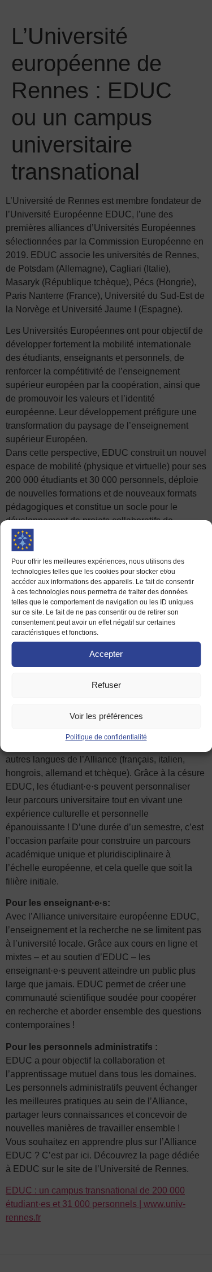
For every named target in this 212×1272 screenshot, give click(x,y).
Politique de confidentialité (106, 737)
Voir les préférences (106, 716)
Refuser (106, 685)
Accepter (106, 654)
